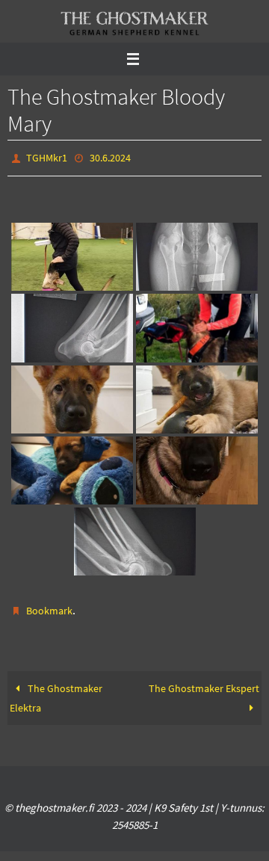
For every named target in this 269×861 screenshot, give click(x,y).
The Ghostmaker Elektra (56, 691)
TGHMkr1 (46, 157)
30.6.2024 (110, 157)
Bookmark (49, 607)
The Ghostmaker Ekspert (204, 681)
